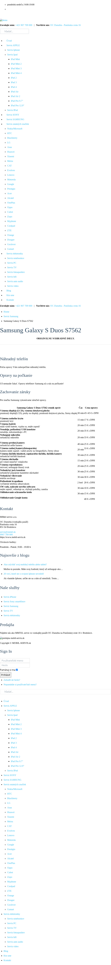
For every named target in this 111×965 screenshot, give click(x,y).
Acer (9, 193)
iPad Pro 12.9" (17, 105)
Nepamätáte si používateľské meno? (20, 684)
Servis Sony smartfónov (14, 601)
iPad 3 (14, 82)
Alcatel (10, 198)
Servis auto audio (15, 281)
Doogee (10, 239)
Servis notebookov (15, 258)
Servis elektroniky (15, 253)
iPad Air (14, 91)
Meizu (10, 161)
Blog (9, 290)
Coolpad (11, 226)
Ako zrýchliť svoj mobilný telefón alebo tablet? (25, 564)
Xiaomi (10, 156)
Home (6, 311)
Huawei (10, 152)
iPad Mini (15, 59)
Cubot (10, 212)
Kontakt (10, 300)
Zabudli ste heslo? (12, 680)
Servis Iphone (13, 50)
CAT (9, 165)
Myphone (11, 221)
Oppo (9, 207)
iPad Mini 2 (16, 64)
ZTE (9, 230)
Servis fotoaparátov (16, 272)
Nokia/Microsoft (14, 128)
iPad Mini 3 (16, 68)
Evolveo (11, 170)
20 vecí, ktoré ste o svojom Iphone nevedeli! (24, 574)
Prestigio (11, 189)
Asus (9, 147)
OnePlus (11, 202)
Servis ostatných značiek (18, 124)
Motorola (11, 179)
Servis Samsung (11, 316)
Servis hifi (11, 276)
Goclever (11, 244)
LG (8, 142)
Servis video (12, 286)
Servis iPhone (10, 597)
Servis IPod (12, 110)
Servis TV (12, 267)
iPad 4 (14, 87)
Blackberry (12, 138)
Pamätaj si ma (7, 669)
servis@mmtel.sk (8, 532)
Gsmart (10, 249)
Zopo (9, 216)
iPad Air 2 (15, 96)
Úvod (9, 40)
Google (10, 184)
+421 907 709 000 (23, 25)
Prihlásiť (5, 674)
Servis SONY (13, 115)
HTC (9, 133)
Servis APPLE (13, 45)
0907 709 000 (6, 534)
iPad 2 (14, 78)
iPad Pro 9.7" (17, 101)
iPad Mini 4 (16, 73)
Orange (10, 235)
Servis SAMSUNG (15, 119)
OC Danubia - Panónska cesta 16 (65, 25)
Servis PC (11, 263)
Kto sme (10, 295)
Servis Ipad (12, 54)
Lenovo (10, 175)
